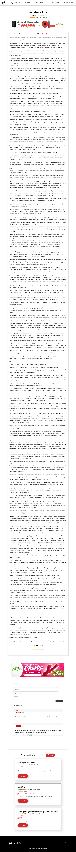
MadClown (24, 789)
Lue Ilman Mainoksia (53, 2)
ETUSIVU (26, 843)
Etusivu (17, 2)
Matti (38, 15)
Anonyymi (24, 764)
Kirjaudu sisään (68, 2)
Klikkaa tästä (43, 33)
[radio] (34, 649)
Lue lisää (23, 776)
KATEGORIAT (36, 843)
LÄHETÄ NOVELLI (49, 843)
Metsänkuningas (25, 813)
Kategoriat (27, 2)
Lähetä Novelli (38, 2)
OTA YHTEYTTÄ (61, 843)
